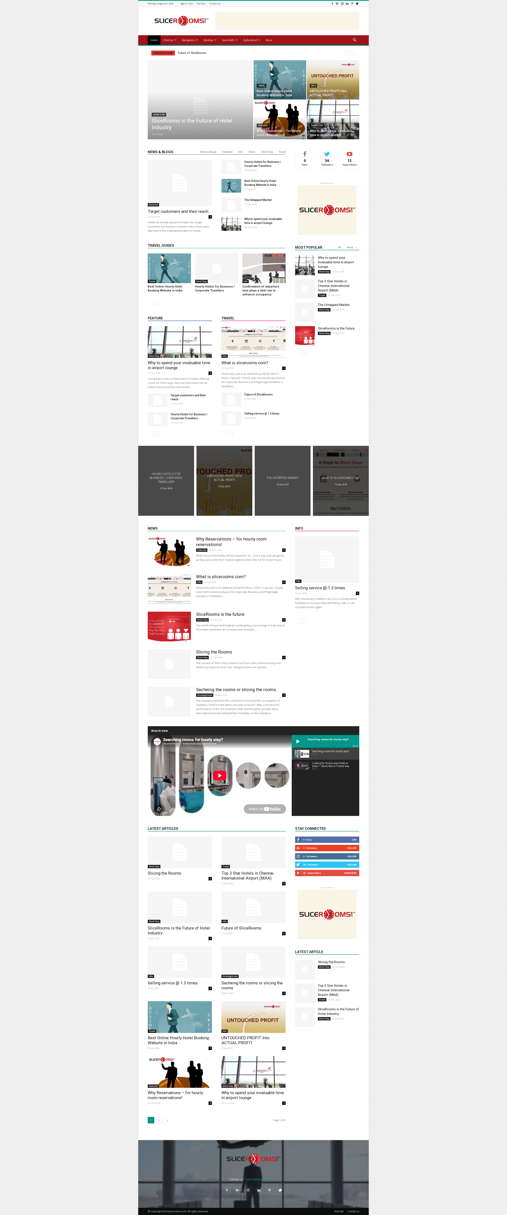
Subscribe (350, 151)
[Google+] (337, 3)
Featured (263, 125)
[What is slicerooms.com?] (253, 342)
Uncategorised (204, 695)
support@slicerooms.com (261, 1179)
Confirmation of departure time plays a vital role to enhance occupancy (260, 290)
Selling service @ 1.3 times (195, 53)
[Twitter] (357, 3)
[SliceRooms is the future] (305, 336)
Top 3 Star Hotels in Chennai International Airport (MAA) (333, 285)
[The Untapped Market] (231, 205)
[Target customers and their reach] (180, 183)
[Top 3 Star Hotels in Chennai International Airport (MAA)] (305, 289)
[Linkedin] (347, 3)
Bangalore (188, 40)
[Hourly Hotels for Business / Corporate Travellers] (231, 167)
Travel (261, 86)
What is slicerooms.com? (244, 362)
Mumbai (208, 40)
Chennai (168, 40)
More (269, 40)
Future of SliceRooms (258, 394)
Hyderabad (250, 40)
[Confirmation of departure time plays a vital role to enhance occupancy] (264, 268)
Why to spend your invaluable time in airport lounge (336, 262)
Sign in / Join (186, 3)
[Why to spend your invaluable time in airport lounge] (333, 119)
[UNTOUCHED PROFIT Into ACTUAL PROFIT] (333, 79)
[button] (354, 40)
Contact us (214, 3)
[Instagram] (342, 3)
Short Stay (159, 115)
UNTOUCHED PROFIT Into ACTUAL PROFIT (245, 1040)
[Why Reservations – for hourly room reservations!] (280, 119)
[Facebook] (332, 3)
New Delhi (228, 40)
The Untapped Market (258, 200)
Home (154, 40)
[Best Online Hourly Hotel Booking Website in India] (280, 79)
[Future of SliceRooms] (231, 399)
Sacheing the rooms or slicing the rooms (236, 689)
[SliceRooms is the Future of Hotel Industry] (200, 106)
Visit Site (200, 3)
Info (313, 86)
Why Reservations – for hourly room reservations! (175, 1095)
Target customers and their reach (178, 211)
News (252, 151)
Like (305, 151)
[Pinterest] (352, 3)
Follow (327, 151)
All (339, 247)
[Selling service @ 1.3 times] (231, 418)
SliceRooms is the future (336, 328)
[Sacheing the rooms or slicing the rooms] (169, 702)
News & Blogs (208, 151)
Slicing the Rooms (214, 652)
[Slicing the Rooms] (169, 664)
